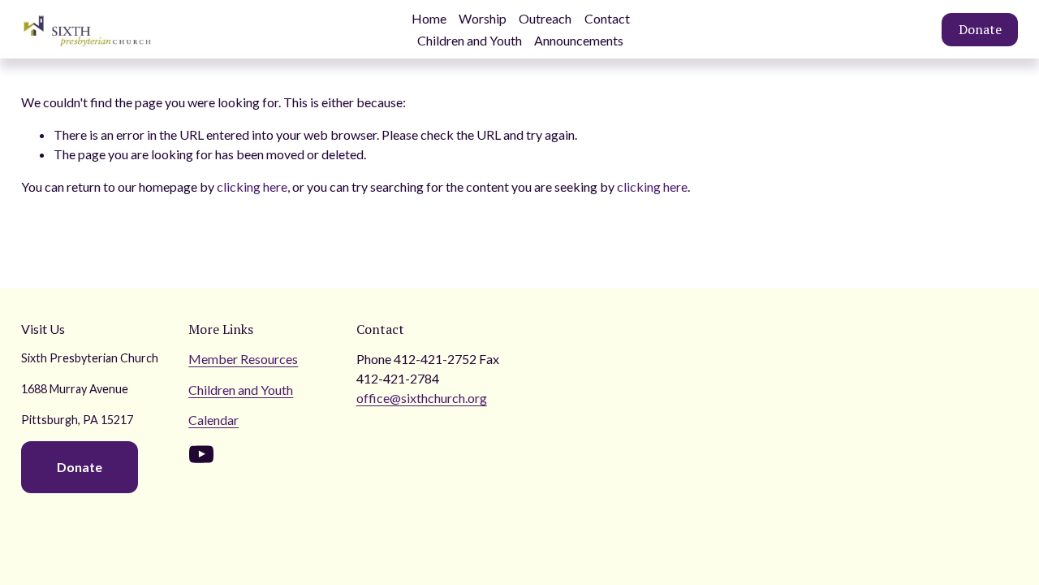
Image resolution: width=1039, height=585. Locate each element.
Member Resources (243, 358)
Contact (607, 18)
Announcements (578, 40)
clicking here (252, 186)
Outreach (545, 18)
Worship (483, 18)
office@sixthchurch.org (421, 397)
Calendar (213, 419)
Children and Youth (469, 40)
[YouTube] (201, 454)
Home (429, 18)
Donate (980, 29)
